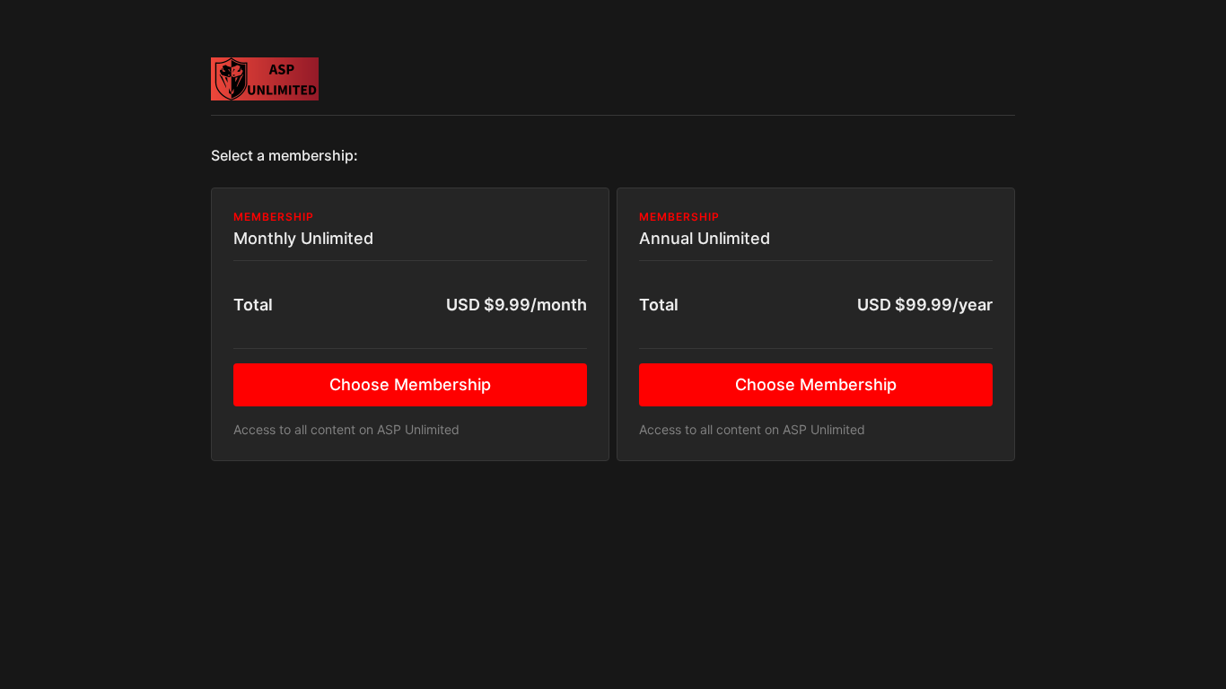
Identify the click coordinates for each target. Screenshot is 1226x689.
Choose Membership (410, 384)
